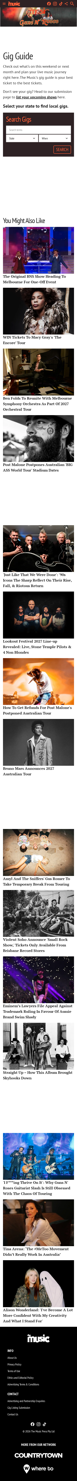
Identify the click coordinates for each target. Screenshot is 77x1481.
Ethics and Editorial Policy (20, 1377)
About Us (12, 1357)
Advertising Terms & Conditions (23, 1384)
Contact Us (12, 1414)
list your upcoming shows (36, 97)
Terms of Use (13, 1370)
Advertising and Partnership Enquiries (26, 1400)
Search (62, 149)
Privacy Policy (14, 1364)
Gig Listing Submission (18, 1407)
